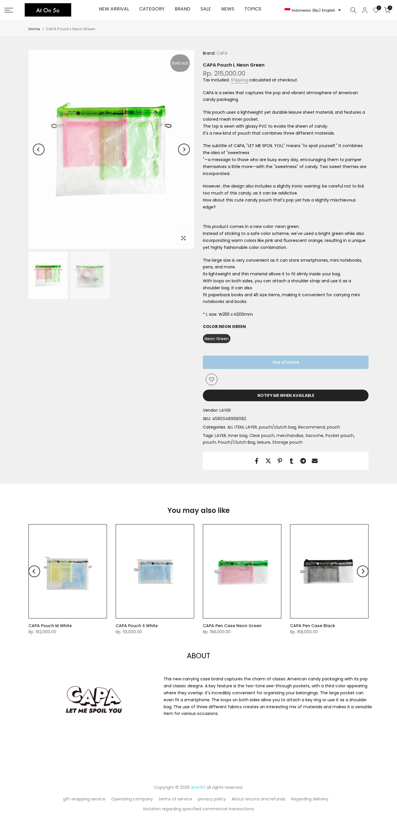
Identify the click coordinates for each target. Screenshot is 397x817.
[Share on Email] (315, 460)
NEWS (227, 9)
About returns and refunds (258, 799)
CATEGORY (151, 9)
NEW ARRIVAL (114, 9)
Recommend (311, 427)
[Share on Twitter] (268, 460)
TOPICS (252, 9)
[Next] (184, 149)
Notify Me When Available (285, 395)
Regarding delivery (309, 799)
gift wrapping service (84, 799)
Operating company (132, 799)
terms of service (175, 799)
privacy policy (212, 799)
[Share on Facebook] (257, 460)
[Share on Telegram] (303, 460)
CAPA (221, 53)
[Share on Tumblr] (291, 460)
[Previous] (38, 149)
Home (34, 29)
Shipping (239, 80)
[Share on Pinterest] (280, 460)
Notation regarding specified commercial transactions (198, 809)
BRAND (182, 9)
